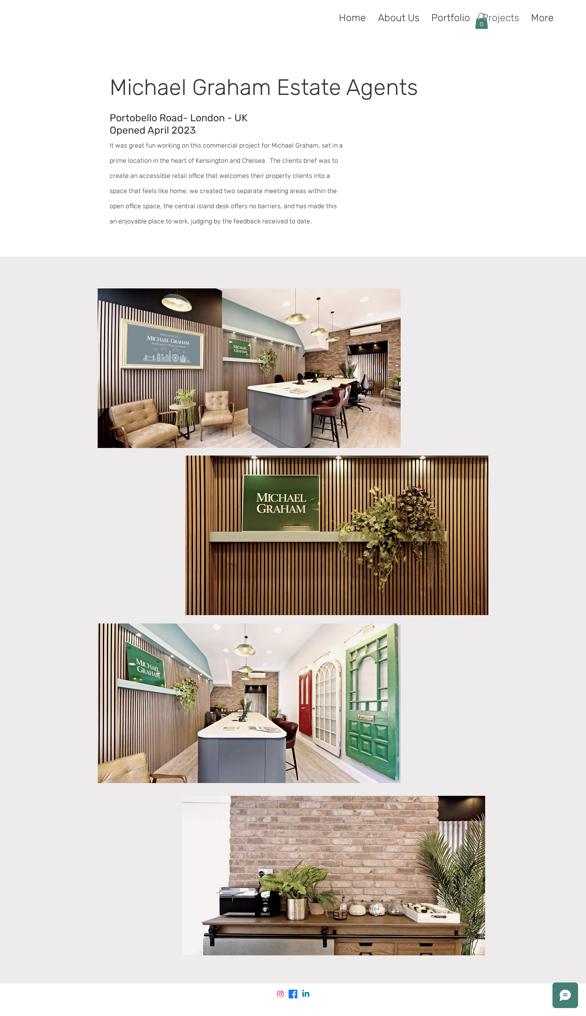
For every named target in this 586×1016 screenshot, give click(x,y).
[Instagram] (280, 994)
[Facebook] (293, 994)
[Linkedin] (305, 994)
